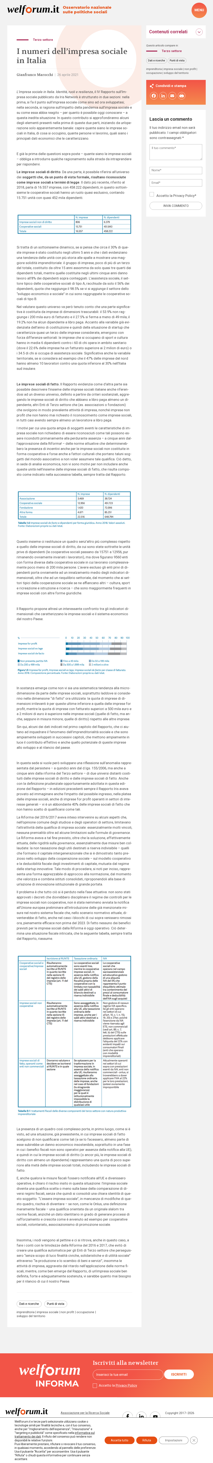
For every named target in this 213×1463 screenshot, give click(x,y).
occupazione (85, 1312)
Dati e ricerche (29, 1304)
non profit (67, 1312)
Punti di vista (55, 1304)
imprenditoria (26, 1312)
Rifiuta (146, 1440)
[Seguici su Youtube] (155, 1417)
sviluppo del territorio (31, 1316)
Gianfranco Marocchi (35, 75)
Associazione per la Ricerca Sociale (85, 1413)
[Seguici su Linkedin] (141, 1417)
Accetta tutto (119, 1440)
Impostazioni (173, 1440)
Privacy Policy (184, 196)
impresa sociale (47, 1312)
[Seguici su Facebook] (128, 1417)
